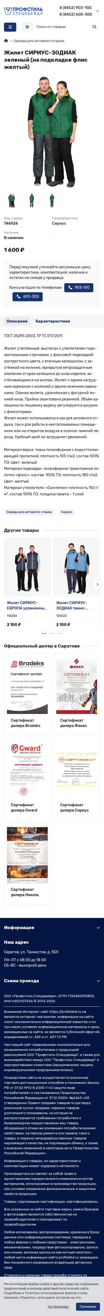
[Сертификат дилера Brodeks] (27, 685)
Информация (19, 927)
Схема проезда (21, 980)
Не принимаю (58, 1307)
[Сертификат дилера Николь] (27, 854)
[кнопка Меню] (10, 27)
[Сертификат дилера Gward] (27, 770)
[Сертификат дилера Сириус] (76, 770)
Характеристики (52, 321)
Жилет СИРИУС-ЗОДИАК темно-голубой (71, 606)
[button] (6, 584)
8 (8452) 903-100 (75, 8)
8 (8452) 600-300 (75, 14)
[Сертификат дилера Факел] (76, 685)
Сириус (59, 223)
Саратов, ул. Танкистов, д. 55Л (31, 952)
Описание (17, 321)
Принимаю (88, 1307)
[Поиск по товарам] (94, 27)
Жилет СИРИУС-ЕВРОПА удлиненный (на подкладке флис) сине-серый (27, 606)
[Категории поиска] (27, 27)
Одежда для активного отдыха (39, 41)
